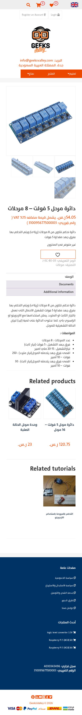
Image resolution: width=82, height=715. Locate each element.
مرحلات (60, 264)
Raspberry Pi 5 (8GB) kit (61, 640)
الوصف (69, 276)
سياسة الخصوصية (64, 578)
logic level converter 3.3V (60, 633)
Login (54, 15)
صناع (31, 73)
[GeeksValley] (41, 39)
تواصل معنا (68, 608)
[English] (74, 4)
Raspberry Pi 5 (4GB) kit (61, 648)
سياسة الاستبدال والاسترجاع (60, 586)
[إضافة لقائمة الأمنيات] (58, 254)
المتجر (51, 73)
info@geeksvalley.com (36, 60)
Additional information (59, 291)
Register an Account (33, 15)
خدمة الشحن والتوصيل (62, 593)
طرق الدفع (68, 601)
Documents (66, 284)
